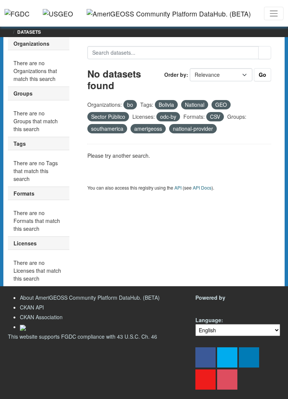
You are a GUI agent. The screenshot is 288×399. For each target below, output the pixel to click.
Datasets (29, 31)
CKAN (208, 306)
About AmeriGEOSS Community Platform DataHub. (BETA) (90, 297)
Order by (175, 74)
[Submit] (264, 52)
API (178, 187)
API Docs (202, 187)
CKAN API (32, 307)
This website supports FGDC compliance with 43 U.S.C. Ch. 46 (82, 336)
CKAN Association (41, 317)
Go (262, 74)
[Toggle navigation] (274, 13)
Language (208, 320)
